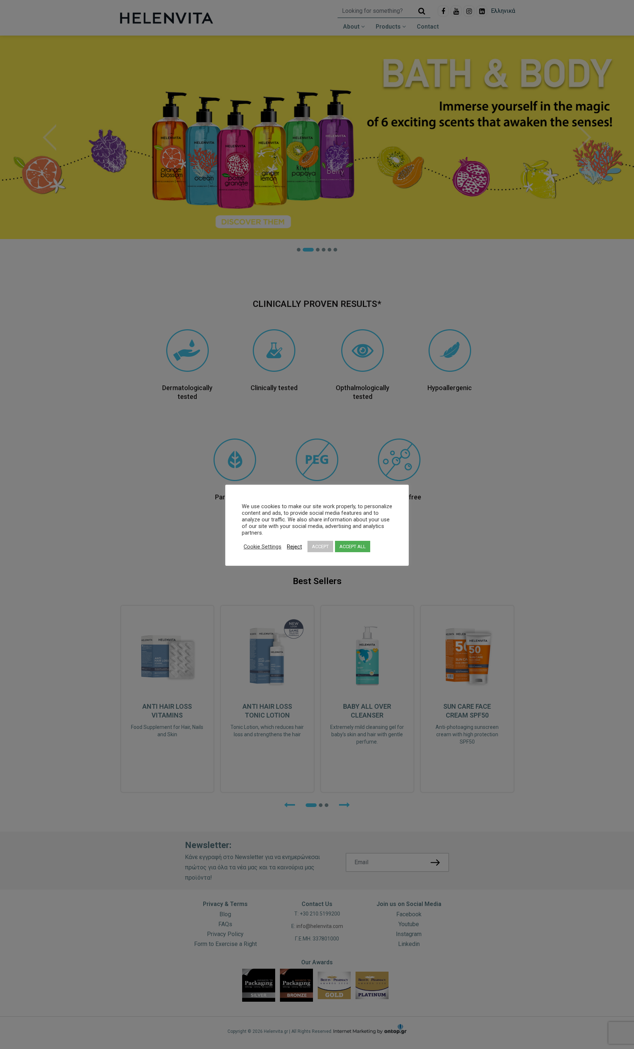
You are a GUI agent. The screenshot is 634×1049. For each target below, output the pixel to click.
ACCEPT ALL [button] (352, 546)
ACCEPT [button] (320, 546)
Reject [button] (294, 546)
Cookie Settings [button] (262, 546)
